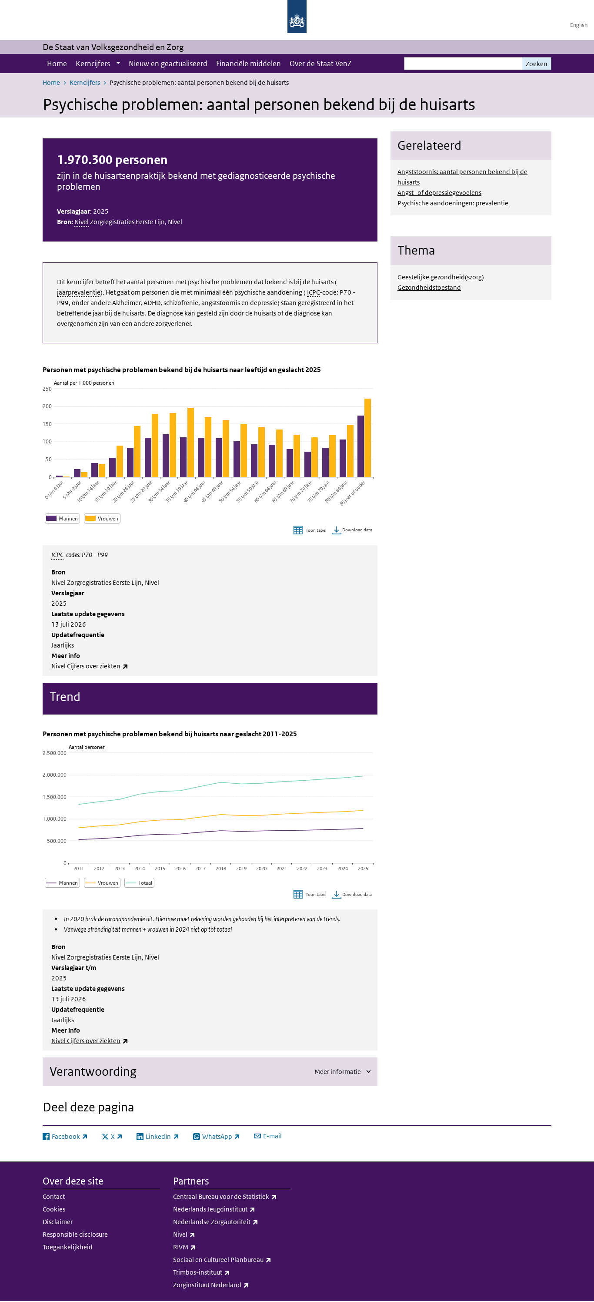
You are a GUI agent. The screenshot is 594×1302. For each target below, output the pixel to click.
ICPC (313, 292)
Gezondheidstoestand (429, 287)
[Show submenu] (118, 63)
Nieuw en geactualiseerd (168, 63)
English (578, 25)
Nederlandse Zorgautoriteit (231, 1221)
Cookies (54, 1209)
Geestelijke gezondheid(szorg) (440, 277)
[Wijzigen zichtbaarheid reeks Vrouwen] (102, 518)
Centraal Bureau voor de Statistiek (231, 1196)
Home (57, 63)
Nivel (81, 222)
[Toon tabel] (311, 530)
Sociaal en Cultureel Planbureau (231, 1259)
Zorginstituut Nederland (230, 1284)
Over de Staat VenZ (320, 63)
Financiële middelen (248, 63)
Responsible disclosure (75, 1234)
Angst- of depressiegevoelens (439, 192)
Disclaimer (58, 1222)
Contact (54, 1196)
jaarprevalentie (78, 292)
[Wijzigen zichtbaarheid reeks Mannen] (62, 518)
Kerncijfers (93, 63)
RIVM (203, 1246)
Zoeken (536, 64)
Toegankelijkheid (68, 1247)
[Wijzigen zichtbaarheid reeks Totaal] (139, 882)
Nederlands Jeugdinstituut (231, 1209)
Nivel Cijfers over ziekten (89, 666)
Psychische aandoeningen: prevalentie (452, 203)
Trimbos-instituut (220, 1272)
